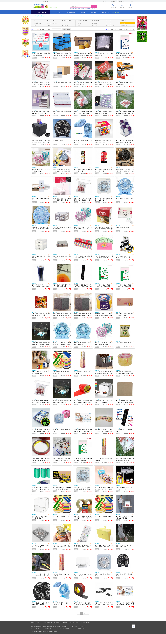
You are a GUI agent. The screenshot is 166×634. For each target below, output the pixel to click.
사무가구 (79, 23)
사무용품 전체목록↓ (41, 12)
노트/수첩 (123, 20)
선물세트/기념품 (110, 25)
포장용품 (123, 23)
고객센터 (130, 1)
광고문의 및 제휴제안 (86, 622)
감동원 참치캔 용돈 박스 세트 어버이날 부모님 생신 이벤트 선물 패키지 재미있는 (61, 171)
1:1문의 (76, 622)
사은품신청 (45, 1)
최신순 (133, 29)
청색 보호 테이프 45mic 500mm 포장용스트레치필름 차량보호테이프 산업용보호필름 (41, 286)
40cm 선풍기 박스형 (58, 140)
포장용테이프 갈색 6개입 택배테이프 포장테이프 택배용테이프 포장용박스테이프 (83, 518)
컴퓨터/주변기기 (71, 12)
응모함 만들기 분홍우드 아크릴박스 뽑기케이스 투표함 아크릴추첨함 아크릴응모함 (41, 84)
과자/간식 (79, 25)
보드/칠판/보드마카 (96, 20)
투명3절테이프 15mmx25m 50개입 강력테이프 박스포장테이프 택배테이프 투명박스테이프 (104, 315)
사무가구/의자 (57, 12)
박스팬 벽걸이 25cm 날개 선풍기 (124, 198)
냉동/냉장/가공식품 (96, 25)
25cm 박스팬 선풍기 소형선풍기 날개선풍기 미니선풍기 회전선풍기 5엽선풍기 (41, 229)
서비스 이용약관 (35, 622)
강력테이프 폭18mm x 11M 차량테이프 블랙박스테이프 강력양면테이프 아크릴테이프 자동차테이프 (41, 460)
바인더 (78, 8)
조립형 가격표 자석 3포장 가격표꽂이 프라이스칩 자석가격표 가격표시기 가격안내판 (104, 604)
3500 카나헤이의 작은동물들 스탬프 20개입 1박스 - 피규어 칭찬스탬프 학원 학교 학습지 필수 (104, 489)
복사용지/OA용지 (51, 20)
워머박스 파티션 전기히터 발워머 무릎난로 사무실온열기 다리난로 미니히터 (83, 315)
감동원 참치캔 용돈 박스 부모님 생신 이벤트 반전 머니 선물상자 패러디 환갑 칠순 (61, 547)
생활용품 (93, 12)
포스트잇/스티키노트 (52, 23)
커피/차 (83, 12)
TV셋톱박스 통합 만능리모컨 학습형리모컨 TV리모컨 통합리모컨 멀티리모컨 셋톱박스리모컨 (83, 286)
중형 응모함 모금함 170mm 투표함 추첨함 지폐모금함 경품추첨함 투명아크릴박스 (104, 229)
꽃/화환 (104, 12)
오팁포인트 (36, 1)
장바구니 (113, 7)
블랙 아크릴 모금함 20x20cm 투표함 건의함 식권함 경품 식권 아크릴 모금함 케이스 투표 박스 (41, 142)
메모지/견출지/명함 (37, 23)
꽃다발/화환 (124, 25)
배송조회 (130, 7)
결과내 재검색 (66, 29)
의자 (89, 8)
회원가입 (113, 1)
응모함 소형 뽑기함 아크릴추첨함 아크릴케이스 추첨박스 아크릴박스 (41, 344)
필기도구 (108, 20)
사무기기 (64, 23)
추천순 (107, 29)
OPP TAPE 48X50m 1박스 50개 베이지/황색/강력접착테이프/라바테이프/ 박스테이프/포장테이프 (83, 55)
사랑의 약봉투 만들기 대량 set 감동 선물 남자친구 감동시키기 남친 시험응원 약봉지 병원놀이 (62, 460)
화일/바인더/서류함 (66, 20)
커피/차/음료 (65, 25)
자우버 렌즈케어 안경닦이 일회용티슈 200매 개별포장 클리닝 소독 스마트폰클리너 (83, 431)
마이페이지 (121, 1)
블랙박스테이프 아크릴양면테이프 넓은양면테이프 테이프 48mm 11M (82, 604)
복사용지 (72, 8)
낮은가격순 (119, 29)
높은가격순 (127, 29)
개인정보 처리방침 (46, 622)
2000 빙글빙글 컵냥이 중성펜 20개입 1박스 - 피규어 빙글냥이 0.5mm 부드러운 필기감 (125, 257)
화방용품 (35, 25)
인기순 (113, 29)
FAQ (71, 622)
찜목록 (122, 7)
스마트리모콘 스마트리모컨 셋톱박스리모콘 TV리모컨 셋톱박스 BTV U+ (83, 547)
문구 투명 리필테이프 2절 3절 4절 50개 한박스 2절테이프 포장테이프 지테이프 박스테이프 (62, 489)
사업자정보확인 (56, 622)
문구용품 (108, 23)
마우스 (82, 8)
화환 (94, 8)
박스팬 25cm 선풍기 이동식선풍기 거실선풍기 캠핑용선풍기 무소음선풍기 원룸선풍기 (62, 344)
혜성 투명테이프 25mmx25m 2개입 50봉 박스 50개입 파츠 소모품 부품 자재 (124, 373)
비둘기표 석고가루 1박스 (122, 227)
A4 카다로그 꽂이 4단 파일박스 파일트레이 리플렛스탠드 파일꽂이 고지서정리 (125, 142)
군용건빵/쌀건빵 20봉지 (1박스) (124, 342)
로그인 (104, 1)
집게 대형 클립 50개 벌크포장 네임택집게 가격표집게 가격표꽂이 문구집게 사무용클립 (104, 84)
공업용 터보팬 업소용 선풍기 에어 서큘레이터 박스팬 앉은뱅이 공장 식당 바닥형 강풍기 (125, 171)
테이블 (86, 8)
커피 (92, 8)
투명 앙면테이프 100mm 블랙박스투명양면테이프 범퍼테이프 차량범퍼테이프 (83, 402)
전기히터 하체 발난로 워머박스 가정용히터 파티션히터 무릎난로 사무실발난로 (62, 315)
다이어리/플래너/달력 (82, 20)
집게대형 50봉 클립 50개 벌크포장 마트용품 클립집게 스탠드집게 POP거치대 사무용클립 (62, 200)
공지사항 (65, 622)
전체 (34, 20)
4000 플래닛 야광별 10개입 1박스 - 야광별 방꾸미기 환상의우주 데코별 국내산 (41, 431)
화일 (76, 8)
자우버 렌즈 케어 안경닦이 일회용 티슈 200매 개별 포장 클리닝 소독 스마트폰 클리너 (125, 604)
